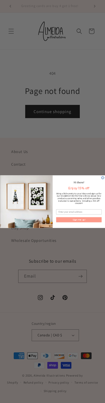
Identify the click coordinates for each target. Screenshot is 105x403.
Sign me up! (78, 219)
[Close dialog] (102, 177)
